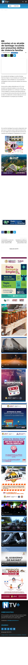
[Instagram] (5, 629)
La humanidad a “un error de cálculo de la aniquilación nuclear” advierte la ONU (7, 241)
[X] (5, 55)
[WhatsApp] (8, 55)
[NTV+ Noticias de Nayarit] (5, 1)
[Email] (11, 55)
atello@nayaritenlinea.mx (13, 620)
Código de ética (4, 634)
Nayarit (5, 9)
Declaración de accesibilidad (15, 634)
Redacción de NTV (6, 52)
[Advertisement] (14, 26)
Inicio (2, 9)
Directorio (24, 634)
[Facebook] (2, 55)
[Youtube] (14, 629)
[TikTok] (8, 629)
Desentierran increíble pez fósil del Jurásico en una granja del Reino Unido (21, 241)
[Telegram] (14, 55)
